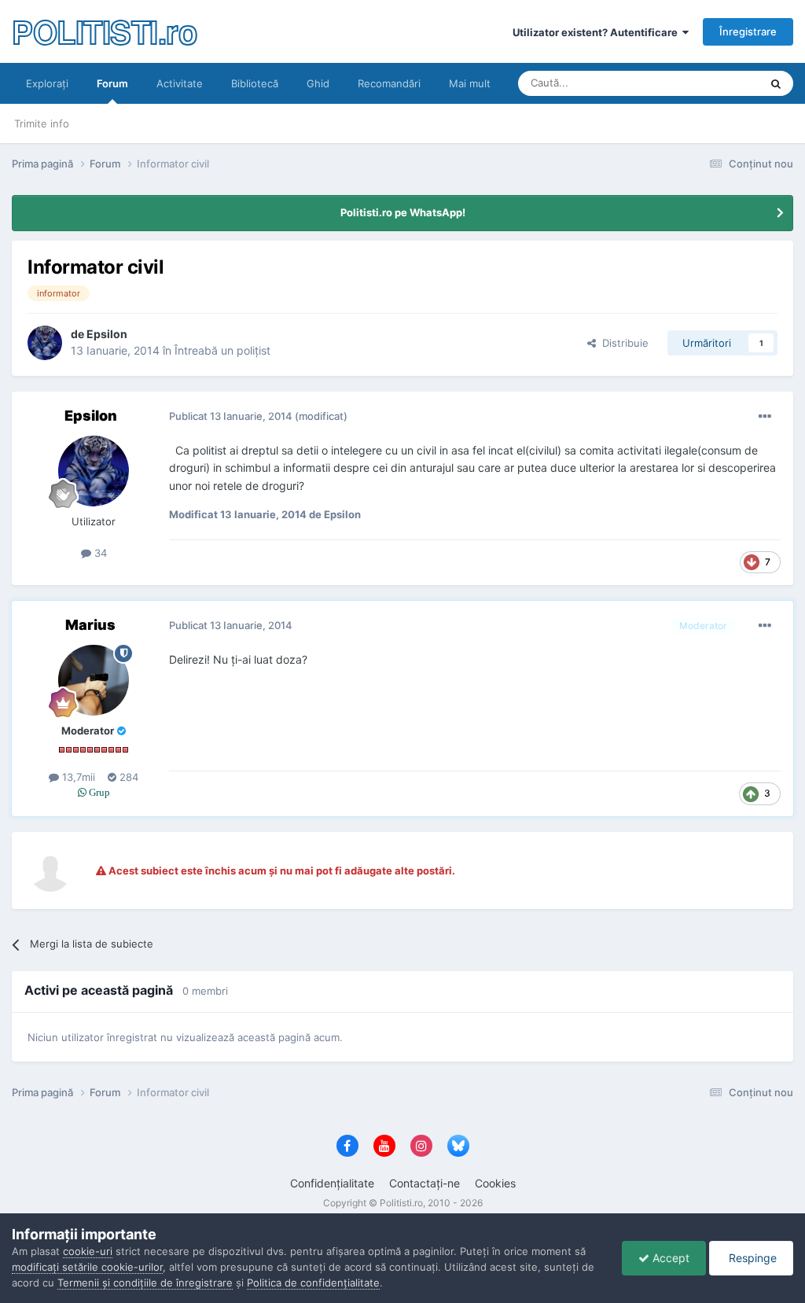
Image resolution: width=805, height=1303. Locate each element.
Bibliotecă (254, 83)
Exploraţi (47, 83)
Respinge (751, 1257)
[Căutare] (776, 83)
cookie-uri (87, 1251)
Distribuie (622, 343)
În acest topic (707, 83)
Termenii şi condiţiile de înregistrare (145, 1282)
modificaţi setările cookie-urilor (87, 1267)
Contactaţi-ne (424, 1183)
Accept (669, 1257)
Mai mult (470, 83)
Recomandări (389, 83)
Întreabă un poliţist (222, 350)
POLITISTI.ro (104, 31)
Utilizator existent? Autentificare (597, 32)
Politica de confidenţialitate (313, 1282)
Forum (112, 83)
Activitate (179, 83)
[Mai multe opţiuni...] (765, 416)
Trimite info (41, 123)
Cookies (495, 1183)
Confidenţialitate (332, 1183)
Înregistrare (748, 31)
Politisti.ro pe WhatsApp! (402, 212)
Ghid (318, 83)
